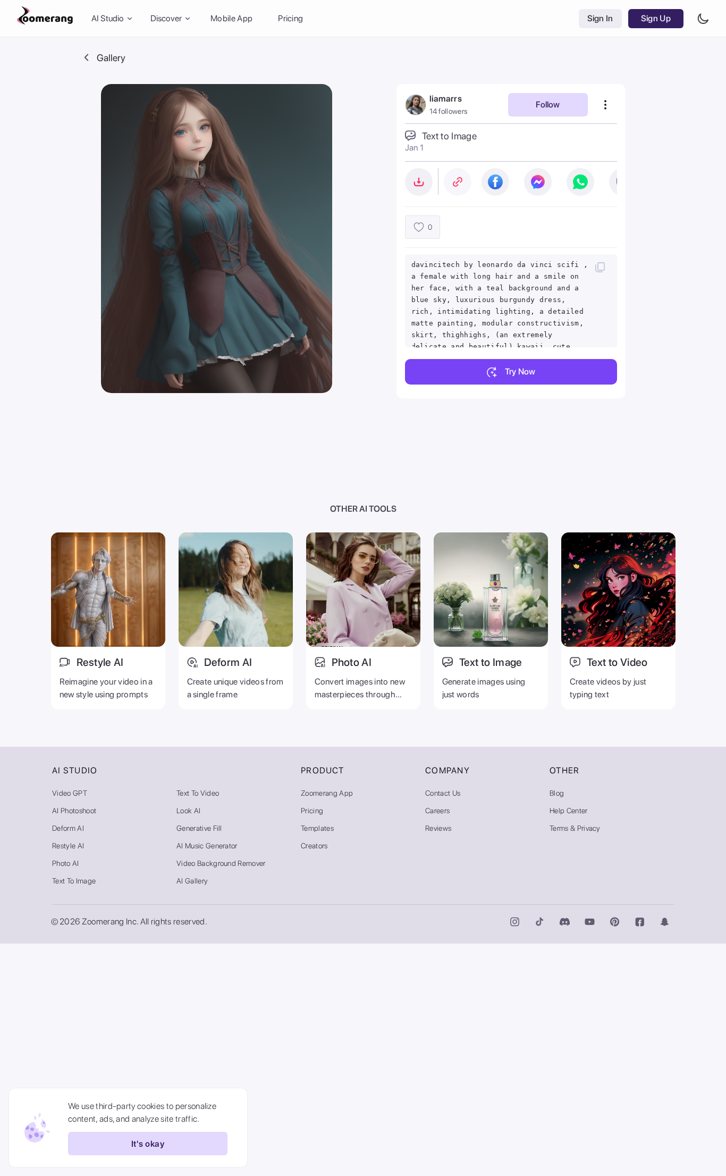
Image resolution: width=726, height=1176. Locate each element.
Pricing (290, 18)
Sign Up (656, 18)
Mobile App (231, 18)
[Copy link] (457, 182)
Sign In (600, 18)
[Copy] (600, 267)
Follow (548, 104)
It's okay (147, 1144)
